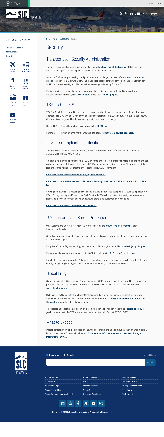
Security (9, 56)
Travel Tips (107, 94)
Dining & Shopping (129, 377)
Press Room (127, 390)
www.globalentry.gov (56, 288)
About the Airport (52, 377)
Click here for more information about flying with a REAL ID (75, 174)
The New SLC (127, 394)
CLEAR (100, 126)
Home (48, 39)
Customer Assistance (92, 394)
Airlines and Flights (61, 39)
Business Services (90, 386)
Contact (86, 390)
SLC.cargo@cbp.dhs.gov (122, 253)
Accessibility (50, 381)
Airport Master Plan (53, 390)
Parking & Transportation (132, 386)
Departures (54, 355)
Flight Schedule (12, 52)
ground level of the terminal (119, 226)
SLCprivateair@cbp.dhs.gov (131, 246)
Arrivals (70, 355)
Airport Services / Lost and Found (59, 394)
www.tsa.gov (83, 94)
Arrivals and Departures (15, 48)
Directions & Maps (129, 381)
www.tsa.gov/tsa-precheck (119, 133)
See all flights (150, 355)
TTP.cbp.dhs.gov (133, 309)
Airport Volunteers (91, 377)
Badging (86, 381)
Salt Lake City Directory (155, 3)
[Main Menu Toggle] (139, 13)
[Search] (121, 13)
